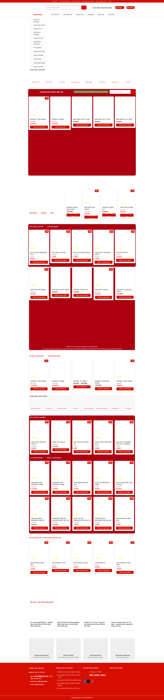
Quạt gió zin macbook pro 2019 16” (82, 519)
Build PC (111, 14)
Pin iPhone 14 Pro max (123, 564)
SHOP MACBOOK (39, 63)
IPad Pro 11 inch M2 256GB (124, 290)
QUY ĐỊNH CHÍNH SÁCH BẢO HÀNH (69, 680)
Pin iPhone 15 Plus (80, 563)
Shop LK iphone (37, 21)
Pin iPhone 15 (100, 563)
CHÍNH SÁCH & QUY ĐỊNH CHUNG (69, 672)
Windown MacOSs (37, 43)
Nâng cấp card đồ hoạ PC (38, 443)
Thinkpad (91, 14)
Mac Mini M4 (67, 14)
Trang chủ (54, 1)
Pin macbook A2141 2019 (81, 483)
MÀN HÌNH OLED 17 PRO (81, 119)
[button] (119, 7)
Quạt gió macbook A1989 (102, 483)
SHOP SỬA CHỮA (39, 25)
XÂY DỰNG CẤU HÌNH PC (81, 443)
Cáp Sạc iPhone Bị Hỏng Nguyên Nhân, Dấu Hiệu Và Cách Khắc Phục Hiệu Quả (68, 624)
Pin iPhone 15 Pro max (37, 564)
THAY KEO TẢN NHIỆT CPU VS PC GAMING (123, 443)
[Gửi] (84, 7)
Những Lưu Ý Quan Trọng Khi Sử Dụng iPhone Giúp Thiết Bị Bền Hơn (94, 624)
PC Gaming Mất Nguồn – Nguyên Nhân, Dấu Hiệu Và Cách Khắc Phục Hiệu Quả (41, 624)
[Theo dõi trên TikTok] (88, 681)
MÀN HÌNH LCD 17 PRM (124, 119)
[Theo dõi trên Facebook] (84, 681)
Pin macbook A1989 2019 (123, 519)
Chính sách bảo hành (101, 1)
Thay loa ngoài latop (81, 252)
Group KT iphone (37, 33)
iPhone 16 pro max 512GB (72, 208)
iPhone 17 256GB (58, 119)
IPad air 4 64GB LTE (107, 208)
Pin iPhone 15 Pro (59, 563)
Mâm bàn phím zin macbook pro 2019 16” (60, 519)
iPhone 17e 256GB (80, 381)
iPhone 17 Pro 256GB (38, 119)
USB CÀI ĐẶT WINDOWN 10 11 (38, 253)
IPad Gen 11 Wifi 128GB (60, 289)
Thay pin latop (122, 252)
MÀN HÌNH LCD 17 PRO (102, 119)
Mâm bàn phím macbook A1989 (37, 483)
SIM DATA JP (38, 29)
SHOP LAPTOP (38, 66)
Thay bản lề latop (59, 252)
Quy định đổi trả (76, 1)
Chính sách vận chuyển (88, 1)
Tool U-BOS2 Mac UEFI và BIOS (124, 483)
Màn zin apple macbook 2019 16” (38, 519)
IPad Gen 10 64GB (126, 207)
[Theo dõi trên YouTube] (92, 681)
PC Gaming (38, 47)
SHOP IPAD (37, 59)
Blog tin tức (38, 38)
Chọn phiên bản (60, 127)
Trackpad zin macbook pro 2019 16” (103, 519)
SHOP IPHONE (38, 55)
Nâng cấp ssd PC (59, 442)
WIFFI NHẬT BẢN (39, 51)
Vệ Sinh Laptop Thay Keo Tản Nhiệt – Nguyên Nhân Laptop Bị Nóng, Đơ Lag (121, 624)
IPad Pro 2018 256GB (89, 208)
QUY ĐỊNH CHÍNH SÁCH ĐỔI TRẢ (69, 688)
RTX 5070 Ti (55, 14)
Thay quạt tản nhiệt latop (103, 253)
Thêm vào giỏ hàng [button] (39, 127)
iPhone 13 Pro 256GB (124, 381)
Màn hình (101, 14)
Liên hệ (110, 1)
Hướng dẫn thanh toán (64, 1)
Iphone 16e (80, 14)
